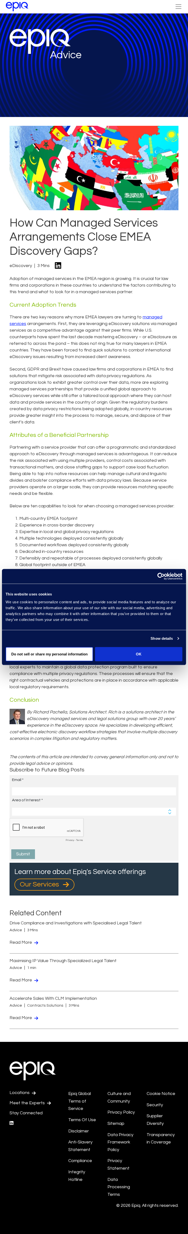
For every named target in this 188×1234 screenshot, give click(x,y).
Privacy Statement (118, 1164)
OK (138, 654)
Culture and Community (119, 1097)
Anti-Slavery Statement (80, 1146)
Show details (162, 638)
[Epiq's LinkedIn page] (11, 1123)
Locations (20, 1092)
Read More (21, 942)
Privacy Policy (121, 1112)
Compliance (80, 1160)
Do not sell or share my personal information (49, 654)
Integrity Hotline (76, 1176)
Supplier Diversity (155, 1120)
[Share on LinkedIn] (58, 266)
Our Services (40, 884)
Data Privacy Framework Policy (120, 1142)
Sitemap (115, 1123)
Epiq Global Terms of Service (79, 1101)
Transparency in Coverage (161, 1138)
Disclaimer (78, 1131)
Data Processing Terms (118, 1187)
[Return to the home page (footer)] (17, 6)
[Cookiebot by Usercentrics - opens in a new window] (161, 576)
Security (155, 1105)
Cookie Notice (161, 1093)
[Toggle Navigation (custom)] (178, 6)
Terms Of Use (82, 1120)
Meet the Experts (28, 1103)
